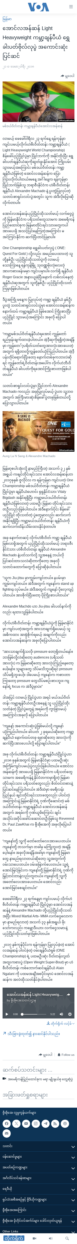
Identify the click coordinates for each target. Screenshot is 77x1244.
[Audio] (50, 1238)
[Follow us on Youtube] (26, 1124)
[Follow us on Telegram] (45, 1124)
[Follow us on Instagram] (36, 1124)
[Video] (34, 1238)
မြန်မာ (7, 19)
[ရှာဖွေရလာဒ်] (67, 1238)
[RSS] (55, 1124)
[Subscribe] (7, 1133)
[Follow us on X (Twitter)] (16, 1124)
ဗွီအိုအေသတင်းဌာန (23, 1000)
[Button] (67, 76)
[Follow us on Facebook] (7, 1124)
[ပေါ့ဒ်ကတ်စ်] (65, 1124)
